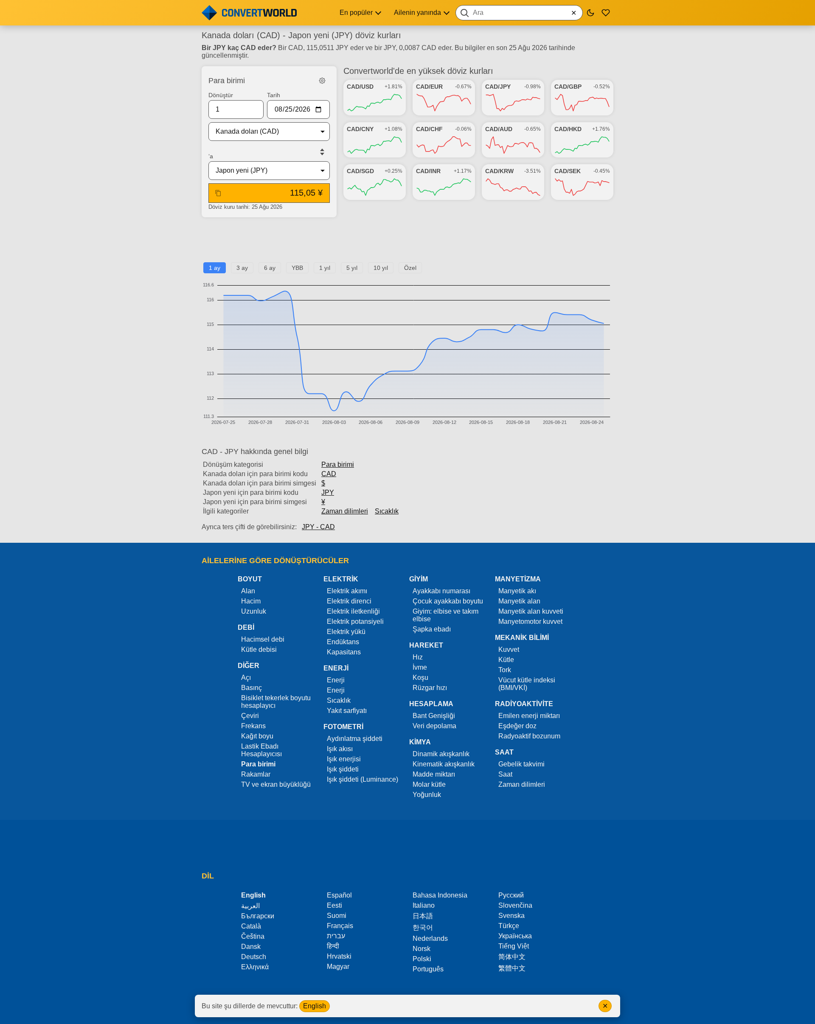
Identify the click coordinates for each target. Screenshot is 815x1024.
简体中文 (512, 956)
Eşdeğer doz (517, 725)
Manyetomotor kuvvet (530, 621)
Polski (422, 958)
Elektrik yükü (346, 631)
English (314, 1006)
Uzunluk (253, 611)
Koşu (420, 677)
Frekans (253, 725)
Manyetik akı (517, 591)
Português (428, 969)
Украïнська (515, 936)
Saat (505, 774)
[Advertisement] (407, 243)
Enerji (336, 680)
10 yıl (381, 267)
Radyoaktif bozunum (529, 736)
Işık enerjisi (344, 759)
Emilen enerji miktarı (529, 715)
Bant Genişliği (434, 715)
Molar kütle (429, 784)
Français (340, 925)
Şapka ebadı (432, 629)
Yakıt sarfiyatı (347, 710)
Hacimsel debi (262, 639)
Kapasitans (344, 652)
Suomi (336, 915)
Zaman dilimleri (344, 511)
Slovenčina (515, 905)
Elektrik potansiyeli (355, 621)
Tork (504, 669)
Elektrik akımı (347, 591)
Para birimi (337, 464)
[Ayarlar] (322, 80)
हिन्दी (333, 946)
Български (257, 916)
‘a (210, 156)
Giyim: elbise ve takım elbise (445, 615)
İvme (420, 667)
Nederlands (430, 938)
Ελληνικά (255, 967)
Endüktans (343, 641)
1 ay (214, 267)
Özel (410, 267)
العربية (250, 905)
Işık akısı (340, 748)
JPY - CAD (318, 526)
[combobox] (519, 12)
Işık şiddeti (343, 769)
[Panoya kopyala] (218, 193)
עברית (336, 936)
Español (339, 895)
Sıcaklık (387, 511)
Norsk (421, 948)
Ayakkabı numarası (441, 591)
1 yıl (324, 267)
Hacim (251, 601)
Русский (511, 895)
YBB (297, 267)
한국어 (423, 927)
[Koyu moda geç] (590, 12)
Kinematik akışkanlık (444, 764)
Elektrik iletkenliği (353, 611)
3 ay (242, 267)
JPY (327, 492)
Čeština (252, 936)
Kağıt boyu (257, 736)
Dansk (251, 946)
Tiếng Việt (513, 946)
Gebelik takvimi (521, 764)
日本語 (423, 916)
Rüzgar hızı (430, 687)
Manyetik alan (519, 601)
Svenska (511, 915)
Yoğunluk (427, 794)
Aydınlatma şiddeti (354, 738)
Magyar (338, 966)
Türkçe (508, 925)
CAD (328, 473)
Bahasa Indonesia (440, 895)
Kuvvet (508, 649)
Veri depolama (434, 725)
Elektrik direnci (349, 601)
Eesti (334, 905)
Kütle (506, 659)
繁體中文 (512, 968)
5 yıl (351, 267)
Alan (248, 591)
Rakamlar (255, 774)
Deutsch (253, 956)
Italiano (424, 905)
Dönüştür (220, 95)
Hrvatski (339, 956)
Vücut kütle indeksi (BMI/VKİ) (526, 683)
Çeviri (250, 715)
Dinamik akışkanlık (441, 753)
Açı (246, 677)
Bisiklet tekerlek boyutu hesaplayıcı (276, 701)
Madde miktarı (434, 774)
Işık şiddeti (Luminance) (362, 779)
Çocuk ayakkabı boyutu (448, 601)
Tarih (273, 95)
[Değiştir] (322, 152)
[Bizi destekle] (605, 12)
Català (251, 926)
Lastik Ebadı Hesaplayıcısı (261, 750)
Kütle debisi (259, 649)
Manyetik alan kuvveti (530, 611)
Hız (418, 657)
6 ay (269, 267)
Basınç (251, 687)
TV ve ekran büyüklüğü (276, 784)
